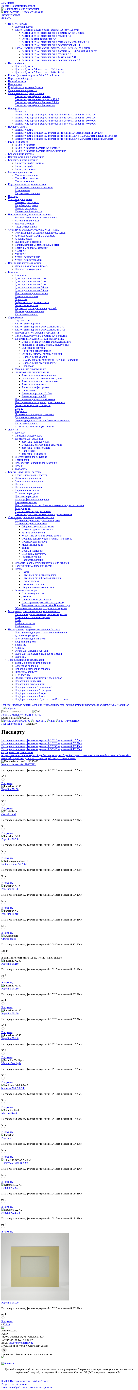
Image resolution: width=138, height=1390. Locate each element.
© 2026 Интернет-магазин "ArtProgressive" (25, 1381)
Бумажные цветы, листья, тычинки (42, 353)
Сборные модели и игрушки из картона (31, 517)
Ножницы (20, 656)
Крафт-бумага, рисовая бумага (25, 87)
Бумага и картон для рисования (33, 511)
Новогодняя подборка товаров (32, 668)
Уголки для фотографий (28, 259)
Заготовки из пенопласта (36, 447)
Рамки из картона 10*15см (37, 393)
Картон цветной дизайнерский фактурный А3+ (49, 57)
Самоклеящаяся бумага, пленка (26, 93)
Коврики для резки (26, 641)
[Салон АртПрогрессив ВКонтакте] (2, 1357)
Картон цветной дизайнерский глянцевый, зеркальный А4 (55, 41)
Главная (5, 704)
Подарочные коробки (42, 704)
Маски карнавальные (20, 172)
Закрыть (6, 17)
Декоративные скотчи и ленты (39, 362)
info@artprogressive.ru (21, 1342)
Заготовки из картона (34, 384)
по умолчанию (9, 755)
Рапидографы (22, 508)
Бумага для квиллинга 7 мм (30, 284)
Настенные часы (24, 223)
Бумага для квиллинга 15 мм (31, 290)
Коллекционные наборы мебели (33, 565)
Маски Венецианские (27, 178)
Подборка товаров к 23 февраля (33, 690)
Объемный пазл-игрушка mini (39, 575)
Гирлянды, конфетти (26, 671)
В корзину (7, 783)
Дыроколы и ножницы (28, 417)
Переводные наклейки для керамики (36, 462)
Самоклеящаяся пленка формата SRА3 (37, 99)
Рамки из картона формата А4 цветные (37, 147)
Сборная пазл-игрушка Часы (38, 587)
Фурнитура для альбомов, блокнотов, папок (33, 229)
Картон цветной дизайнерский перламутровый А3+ (51, 60)
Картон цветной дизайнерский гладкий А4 (46, 35)
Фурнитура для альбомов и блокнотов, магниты (42, 420)
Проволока (21, 299)
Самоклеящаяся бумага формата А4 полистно (41, 335)
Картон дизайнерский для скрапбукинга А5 (40, 329)
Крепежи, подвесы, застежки (31, 247)
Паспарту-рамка (17, 126)
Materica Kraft (9, 1113)
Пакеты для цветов (26, 208)
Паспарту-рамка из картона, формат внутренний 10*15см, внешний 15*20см (59, 132)
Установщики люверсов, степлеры (34, 414)
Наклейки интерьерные (28, 269)
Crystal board (8, 814)
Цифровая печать (20, 704)
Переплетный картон (20, 78)
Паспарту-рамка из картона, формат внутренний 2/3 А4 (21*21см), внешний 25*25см (64, 138)
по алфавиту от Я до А (57, 755)
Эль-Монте (7, 2)
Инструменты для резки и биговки (35, 399)
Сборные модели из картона (31, 523)
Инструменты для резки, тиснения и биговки (34, 629)
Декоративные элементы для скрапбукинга (39, 338)
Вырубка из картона (33, 347)
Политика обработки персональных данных (26, 1387)
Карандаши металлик (27, 490)
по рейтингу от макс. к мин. (28, 758)
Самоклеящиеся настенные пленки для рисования (43, 514)
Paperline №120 (10, 889)
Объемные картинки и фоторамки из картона (41, 608)
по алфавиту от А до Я (31, 755)
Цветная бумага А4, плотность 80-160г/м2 (39, 69)
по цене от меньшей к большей (88, 755)
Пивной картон (17, 81)
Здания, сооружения (33, 532)
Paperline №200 (10, 839)
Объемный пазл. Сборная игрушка (41, 578)
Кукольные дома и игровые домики (42, 535)
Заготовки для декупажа (29, 438)
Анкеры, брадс (23, 238)
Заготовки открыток (26, 305)
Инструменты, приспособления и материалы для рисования (49, 505)
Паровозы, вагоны (32, 559)
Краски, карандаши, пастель (24, 472)
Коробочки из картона (21, 153)
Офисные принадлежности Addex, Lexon (38, 677)
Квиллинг (14, 272)
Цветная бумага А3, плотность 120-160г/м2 (39, 72)
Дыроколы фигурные (27, 635)
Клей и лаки (22, 459)
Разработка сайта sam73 (14, 1384)
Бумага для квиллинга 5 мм (30, 281)
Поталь (19, 465)
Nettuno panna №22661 (14, 864)
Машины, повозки (32, 544)
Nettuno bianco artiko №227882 (18, 764)
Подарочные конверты (28, 681)
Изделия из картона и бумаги (25, 263)
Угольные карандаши (27, 493)
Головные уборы (31, 556)
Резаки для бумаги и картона (31, 650)
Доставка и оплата (96, 704)
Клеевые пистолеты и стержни (32, 617)
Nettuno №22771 (10, 1187)
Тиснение (20, 644)
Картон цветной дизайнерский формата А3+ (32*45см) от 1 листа (52, 47)
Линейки (20, 647)
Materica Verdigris (11, 1063)
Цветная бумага (17, 63)
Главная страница (11, 723)
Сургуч (19, 408)
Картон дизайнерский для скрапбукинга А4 (40, 326)
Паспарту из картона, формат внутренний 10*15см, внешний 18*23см (55, 114)
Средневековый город (34, 541)
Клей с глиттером (25, 623)
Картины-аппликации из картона (27, 184)
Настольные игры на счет (36, 599)
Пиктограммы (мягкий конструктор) (43, 602)
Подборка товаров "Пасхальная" (33, 687)
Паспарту (13, 108)
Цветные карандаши (26, 496)
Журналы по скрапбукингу (30, 369)
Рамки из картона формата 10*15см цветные (40, 150)
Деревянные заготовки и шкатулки (42, 378)
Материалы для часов (27, 220)
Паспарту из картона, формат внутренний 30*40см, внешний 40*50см (55, 123)
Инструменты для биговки (30, 638)
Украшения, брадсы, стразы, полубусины (45, 344)
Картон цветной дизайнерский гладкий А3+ (47, 54)
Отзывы (111, 704)
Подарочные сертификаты (30, 684)
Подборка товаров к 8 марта (31, 693)
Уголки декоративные (27, 256)
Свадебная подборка (26, 665)
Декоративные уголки (34, 356)
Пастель (19, 484)
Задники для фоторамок (28, 241)
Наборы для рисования (28, 478)
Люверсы (20, 250)
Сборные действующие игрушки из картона (47, 538)
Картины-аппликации (27, 193)
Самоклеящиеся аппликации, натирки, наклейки (50, 359)
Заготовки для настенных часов (40, 381)
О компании (79, 704)
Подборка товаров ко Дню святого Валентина (41, 699)
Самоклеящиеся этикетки (22, 90)
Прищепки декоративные (36, 350)
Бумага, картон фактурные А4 (39, 38)
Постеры (13, 196)
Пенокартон (15, 84)
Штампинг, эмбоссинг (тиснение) (34, 426)
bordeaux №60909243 (13, 1088)
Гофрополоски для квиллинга (32, 302)
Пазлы (18, 568)
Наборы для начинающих (29, 311)
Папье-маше (29, 390)
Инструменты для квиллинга (31, 293)
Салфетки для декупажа (28, 435)
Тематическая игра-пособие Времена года (46, 605)
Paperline (6, 1138)
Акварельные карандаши (29, 481)
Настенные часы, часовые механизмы (29, 214)
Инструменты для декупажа (31, 456)
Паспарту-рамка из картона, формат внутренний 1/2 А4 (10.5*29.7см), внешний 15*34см (66, 135)
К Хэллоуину (22, 674)
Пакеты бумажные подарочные (26, 156)
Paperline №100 (10, 1302)
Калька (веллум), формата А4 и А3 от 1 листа (34, 75)
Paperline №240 (10, 1038)
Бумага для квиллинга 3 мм (30, 278)
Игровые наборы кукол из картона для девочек (42, 562)
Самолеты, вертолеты (34, 553)
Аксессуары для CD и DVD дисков (35, 235)
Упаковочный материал (28, 211)
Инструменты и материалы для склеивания (40, 402)
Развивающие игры (26, 590)
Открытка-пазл (30, 581)
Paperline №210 (10, 913)
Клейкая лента (23, 626)
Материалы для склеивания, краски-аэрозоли (34, 611)
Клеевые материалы (26, 296)
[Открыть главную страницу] (22, 11)
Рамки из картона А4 (34, 396)
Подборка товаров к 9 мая (30, 696)
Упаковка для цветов (20, 199)
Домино (26, 596)
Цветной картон (17, 23)
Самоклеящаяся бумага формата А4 (35, 105)
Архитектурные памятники (37, 529)
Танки (25, 547)
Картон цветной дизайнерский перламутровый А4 (51, 44)
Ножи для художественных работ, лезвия (38, 653)
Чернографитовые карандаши (32, 499)
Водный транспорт (32, 550)
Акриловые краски (26, 502)
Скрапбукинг (15, 317)
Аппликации (22, 190)
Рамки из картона (18, 141)
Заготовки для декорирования (32, 372)
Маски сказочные (25, 181)
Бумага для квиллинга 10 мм (31, 287)
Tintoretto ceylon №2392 (14, 1162)
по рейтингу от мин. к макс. (60, 758)
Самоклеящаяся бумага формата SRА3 (37, 102)
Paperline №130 (10, 789)
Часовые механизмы (26, 226)
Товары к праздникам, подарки (26, 659)
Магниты (20, 253)
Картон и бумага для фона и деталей (36, 308)
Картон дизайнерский (27, 323)
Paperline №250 (10, 963)
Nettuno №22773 (10, 1212)
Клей (18, 620)
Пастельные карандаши (28, 487)
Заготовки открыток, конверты (32, 405)
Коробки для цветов (26, 205)
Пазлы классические (33, 584)
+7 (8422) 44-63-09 (30, 714)
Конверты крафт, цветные (23, 160)
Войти (5, 5)
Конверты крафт (24, 166)
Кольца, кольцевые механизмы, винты (37, 244)
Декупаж (13, 429)
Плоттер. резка (63, 704)
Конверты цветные (26, 169)
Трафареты (21, 411)
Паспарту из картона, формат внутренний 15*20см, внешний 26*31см (55, 117)
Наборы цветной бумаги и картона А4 (37, 332)
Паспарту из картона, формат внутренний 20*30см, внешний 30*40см (55, 120)
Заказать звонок (10, 714)
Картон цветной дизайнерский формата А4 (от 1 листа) (47, 29)
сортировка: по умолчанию (17, 752)
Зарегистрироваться (23, 5)
